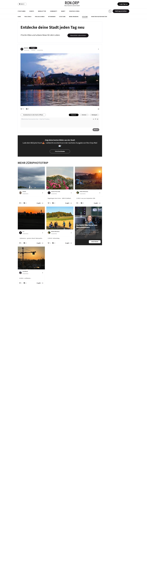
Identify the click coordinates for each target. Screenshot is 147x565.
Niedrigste (94, 115)
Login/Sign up (123, 4)
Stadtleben (21, 11)
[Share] (98, 109)
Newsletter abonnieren (78, 35)
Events (31, 11)
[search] (110, 11)
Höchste (84, 115)
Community (53, 11)
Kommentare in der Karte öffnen (33, 115)
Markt (63, 11)
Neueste (73, 115)
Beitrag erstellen (121, 11)
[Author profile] (20, 192)
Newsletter (42, 11)
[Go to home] (72, 2)
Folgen (33, 48)
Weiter (96, 129)
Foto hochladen (60, 151)
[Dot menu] (98, 49)
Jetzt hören (94, 242)
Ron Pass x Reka (74, 11)
